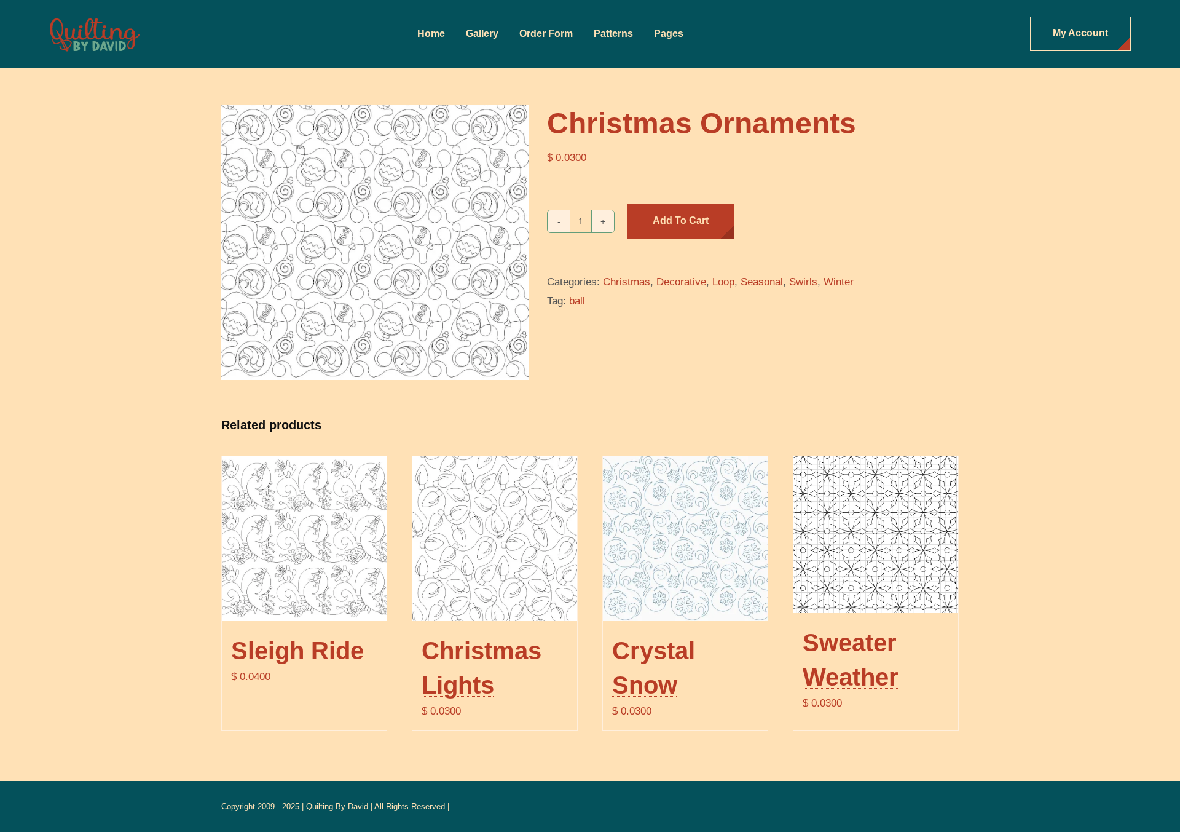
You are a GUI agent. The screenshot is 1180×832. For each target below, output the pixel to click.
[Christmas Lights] (494, 538)
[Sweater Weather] (875, 534)
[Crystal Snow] (685, 538)
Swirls (803, 282)
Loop (723, 282)
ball (577, 301)
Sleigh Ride (297, 650)
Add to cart (681, 220)
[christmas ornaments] (375, 242)
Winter (839, 282)
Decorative (681, 282)
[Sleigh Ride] (304, 538)
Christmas (626, 282)
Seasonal (762, 282)
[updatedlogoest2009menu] (94, 19)
